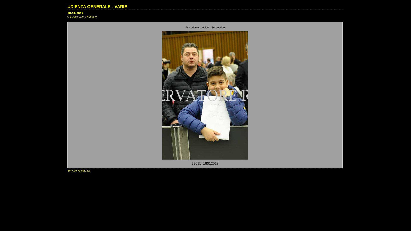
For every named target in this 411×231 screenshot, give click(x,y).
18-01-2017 (75, 13)
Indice (205, 27)
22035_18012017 (205, 163)
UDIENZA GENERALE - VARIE (97, 6)
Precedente (192, 27)
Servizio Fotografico (79, 170)
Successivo (218, 27)
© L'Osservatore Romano (82, 16)
